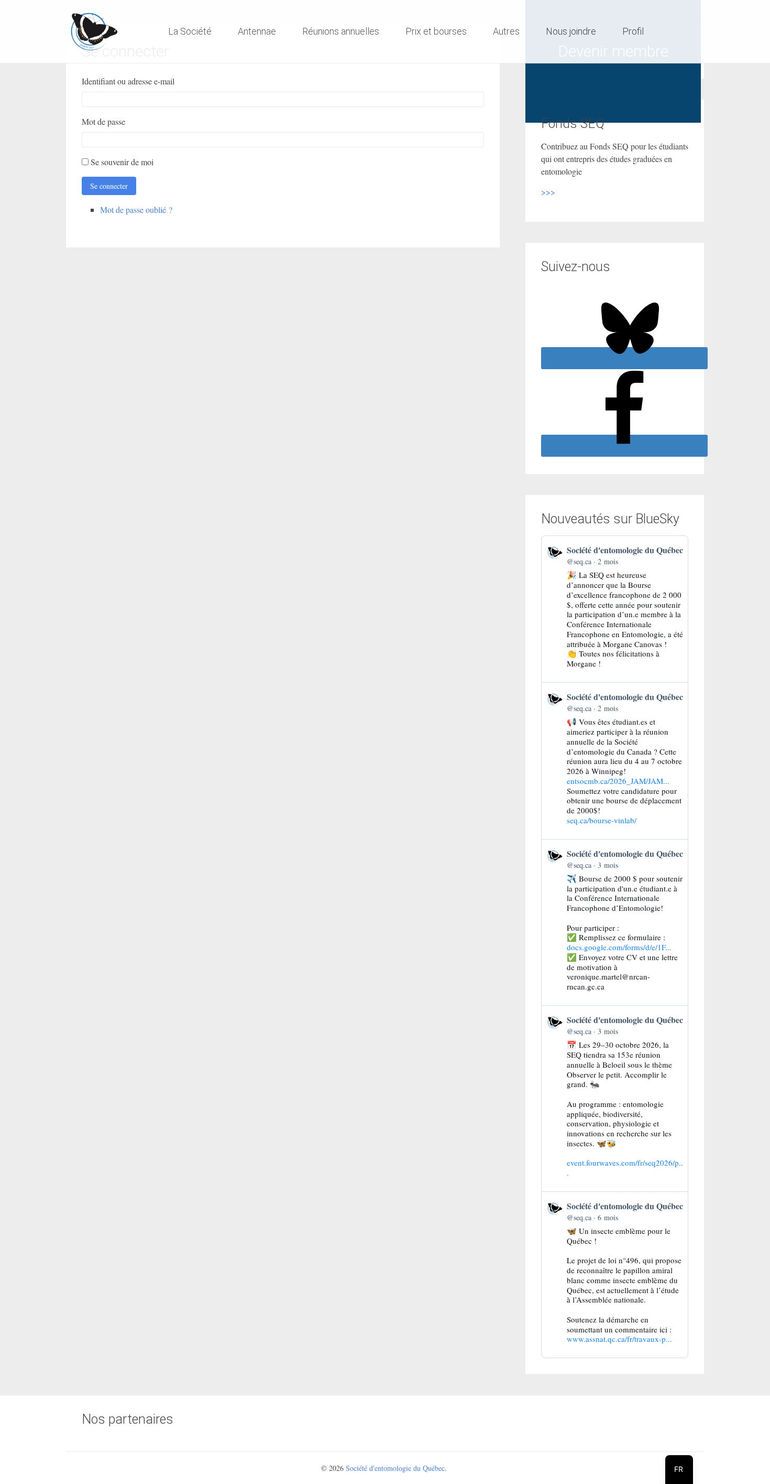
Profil (633, 31)
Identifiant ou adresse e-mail (128, 81)
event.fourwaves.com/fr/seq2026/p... (625, 1167)
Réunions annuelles (340, 31)
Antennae (257, 31)
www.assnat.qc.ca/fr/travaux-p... (619, 1339)
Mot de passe (103, 121)
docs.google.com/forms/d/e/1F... (619, 947)
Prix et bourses (436, 31)
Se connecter (109, 186)
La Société (190, 31)
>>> (548, 191)
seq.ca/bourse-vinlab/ (601, 820)
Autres (506, 31)
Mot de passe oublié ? (136, 209)
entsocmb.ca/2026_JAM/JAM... (618, 781)
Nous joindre (571, 31)
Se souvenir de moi (122, 161)
